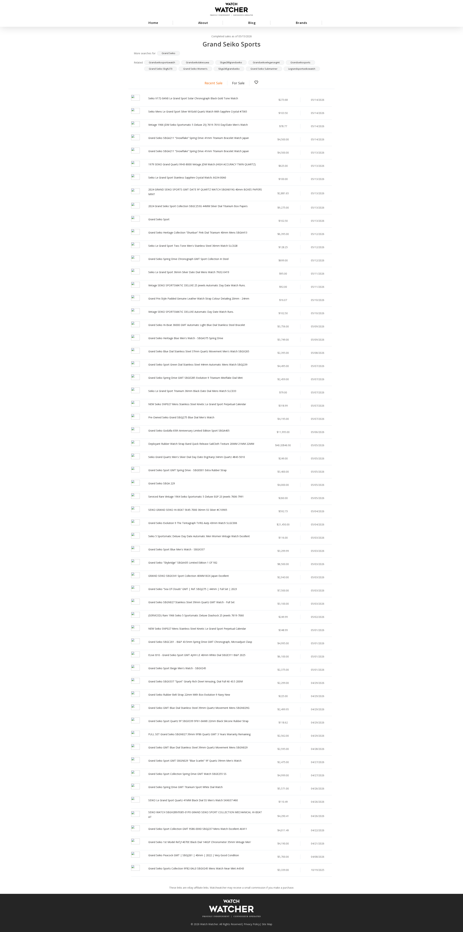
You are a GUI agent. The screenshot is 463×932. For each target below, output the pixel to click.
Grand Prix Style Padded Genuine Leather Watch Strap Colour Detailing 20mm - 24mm (198, 298)
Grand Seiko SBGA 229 (161, 483)
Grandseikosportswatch (162, 62)
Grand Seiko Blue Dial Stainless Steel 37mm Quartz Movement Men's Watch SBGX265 (198, 351)
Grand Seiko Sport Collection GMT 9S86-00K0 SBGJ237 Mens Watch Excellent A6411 (197, 829)
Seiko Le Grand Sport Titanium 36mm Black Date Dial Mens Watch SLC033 (192, 391)
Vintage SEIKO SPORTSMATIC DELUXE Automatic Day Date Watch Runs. (191, 311)
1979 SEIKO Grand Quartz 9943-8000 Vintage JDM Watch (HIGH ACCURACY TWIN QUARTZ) (202, 164)
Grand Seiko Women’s (195, 68)
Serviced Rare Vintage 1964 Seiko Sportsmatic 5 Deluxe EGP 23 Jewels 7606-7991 (196, 496)
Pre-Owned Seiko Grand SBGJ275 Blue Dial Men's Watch (181, 417)
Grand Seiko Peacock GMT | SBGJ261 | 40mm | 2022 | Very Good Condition (193, 855)
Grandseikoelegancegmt (266, 62)
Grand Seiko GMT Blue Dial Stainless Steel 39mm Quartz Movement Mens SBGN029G (198, 708)
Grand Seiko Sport (158, 219)
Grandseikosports (300, 62)
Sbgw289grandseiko (231, 62)
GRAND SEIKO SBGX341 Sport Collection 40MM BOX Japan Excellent (188, 576)
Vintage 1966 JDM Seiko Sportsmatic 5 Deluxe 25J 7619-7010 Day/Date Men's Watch (198, 124)
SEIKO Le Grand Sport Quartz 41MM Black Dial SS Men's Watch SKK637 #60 (193, 800)
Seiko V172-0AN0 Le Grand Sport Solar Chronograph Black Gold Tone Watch (193, 98)
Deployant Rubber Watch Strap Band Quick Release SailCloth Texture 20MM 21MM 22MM (201, 443)
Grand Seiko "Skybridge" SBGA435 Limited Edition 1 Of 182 (182, 562)
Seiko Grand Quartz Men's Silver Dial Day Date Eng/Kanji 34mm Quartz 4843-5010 (196, 457)
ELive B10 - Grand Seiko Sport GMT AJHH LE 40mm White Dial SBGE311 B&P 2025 (196, 655)
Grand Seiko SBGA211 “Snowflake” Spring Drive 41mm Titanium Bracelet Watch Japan (198, 138)
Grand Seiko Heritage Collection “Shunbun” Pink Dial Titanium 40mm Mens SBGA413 (197, 232)
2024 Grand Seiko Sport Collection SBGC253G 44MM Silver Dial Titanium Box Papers (198, 206)
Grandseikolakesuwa (197, 62)
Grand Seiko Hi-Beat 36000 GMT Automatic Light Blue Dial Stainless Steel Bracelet (196, 325)
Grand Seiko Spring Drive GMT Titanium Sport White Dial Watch (185, 787)
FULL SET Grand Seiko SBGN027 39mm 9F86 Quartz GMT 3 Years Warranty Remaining (199, 734)
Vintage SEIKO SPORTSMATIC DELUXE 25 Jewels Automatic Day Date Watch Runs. (196, 285)
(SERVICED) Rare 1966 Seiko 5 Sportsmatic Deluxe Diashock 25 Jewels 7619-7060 (196, 615)
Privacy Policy (252, 924)
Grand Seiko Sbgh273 (160, 68)
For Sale (238, 83)
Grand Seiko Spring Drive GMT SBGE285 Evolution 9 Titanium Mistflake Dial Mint (195, 377)
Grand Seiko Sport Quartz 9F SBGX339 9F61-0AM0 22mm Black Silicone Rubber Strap (198, 721)
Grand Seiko (168, 53)
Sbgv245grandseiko (229, 68)
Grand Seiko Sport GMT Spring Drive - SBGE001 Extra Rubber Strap (187, 470)
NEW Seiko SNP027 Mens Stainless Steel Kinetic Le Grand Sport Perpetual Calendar (197, 404)
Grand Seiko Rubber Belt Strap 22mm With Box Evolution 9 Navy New (189, 694)
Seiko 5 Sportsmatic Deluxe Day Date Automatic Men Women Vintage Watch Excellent (199, 536)
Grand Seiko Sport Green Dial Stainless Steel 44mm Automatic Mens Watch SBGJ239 (197, 364)
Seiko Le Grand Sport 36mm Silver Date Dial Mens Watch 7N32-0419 (188, 272)
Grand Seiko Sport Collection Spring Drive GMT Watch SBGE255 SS (187, 774)
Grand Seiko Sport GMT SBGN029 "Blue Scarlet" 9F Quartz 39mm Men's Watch (194, 760)
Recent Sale (213, 83)
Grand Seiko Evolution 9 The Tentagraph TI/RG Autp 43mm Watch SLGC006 (192, 523)
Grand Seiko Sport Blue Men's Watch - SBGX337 (176, 549)
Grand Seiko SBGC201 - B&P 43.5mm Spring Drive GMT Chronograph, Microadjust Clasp (200, 642)
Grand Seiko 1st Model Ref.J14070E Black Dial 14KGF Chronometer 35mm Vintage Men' (199, 842)
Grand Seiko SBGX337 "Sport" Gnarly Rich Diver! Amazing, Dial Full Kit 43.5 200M (195, 681)
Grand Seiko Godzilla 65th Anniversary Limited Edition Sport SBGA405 (189, 430)
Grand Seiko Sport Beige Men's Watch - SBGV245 (177, 668)
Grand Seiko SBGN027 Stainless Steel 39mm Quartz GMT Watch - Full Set (191, 602)
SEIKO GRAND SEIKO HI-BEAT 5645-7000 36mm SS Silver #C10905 (187, 509)
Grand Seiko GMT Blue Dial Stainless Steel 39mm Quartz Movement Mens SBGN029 (198, 747)
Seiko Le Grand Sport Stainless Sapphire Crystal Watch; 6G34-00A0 (187, 177)
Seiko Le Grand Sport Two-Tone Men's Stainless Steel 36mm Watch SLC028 (192, 245)
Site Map (267, 924)
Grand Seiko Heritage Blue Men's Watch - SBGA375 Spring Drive (185, 338)
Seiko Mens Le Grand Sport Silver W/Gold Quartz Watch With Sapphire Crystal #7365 (197, 111)
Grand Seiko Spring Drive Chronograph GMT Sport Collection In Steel (188, 259)
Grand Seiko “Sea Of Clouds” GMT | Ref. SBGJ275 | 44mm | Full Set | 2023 (192, 589)
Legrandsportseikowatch (301, 68)
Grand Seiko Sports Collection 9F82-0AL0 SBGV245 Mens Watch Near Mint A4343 (196, 868)
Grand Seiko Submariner (263, 68)
